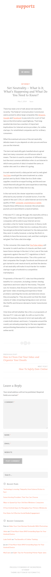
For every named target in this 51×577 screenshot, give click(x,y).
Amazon (41, 115)
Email (8, 444)
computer (19, 202)
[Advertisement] (25, 39)
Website (8, 452)
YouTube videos (36, 245)
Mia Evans (7, 553)
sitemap (25, 570)
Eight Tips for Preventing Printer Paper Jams (29, 553)
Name (8, 435)
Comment (10, 402)
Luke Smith (7, 539)
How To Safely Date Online (33, 368)
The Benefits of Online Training (26, 539)
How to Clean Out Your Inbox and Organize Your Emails (21, 357)
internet (25, 84)
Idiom (5, 531)
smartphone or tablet (32, 202)
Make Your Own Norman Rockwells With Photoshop (28, 526)
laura (31, 101)
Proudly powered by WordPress (25, 567)
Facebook (17, 118)
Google (6, 118)
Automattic (34, 572)
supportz (25, 6)
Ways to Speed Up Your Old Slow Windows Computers (23, 502)
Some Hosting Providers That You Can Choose (20, 497)
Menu (27, 72)
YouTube (7, 175)
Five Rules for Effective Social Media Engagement (21, 513)
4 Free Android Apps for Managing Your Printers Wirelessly (25, 508)
